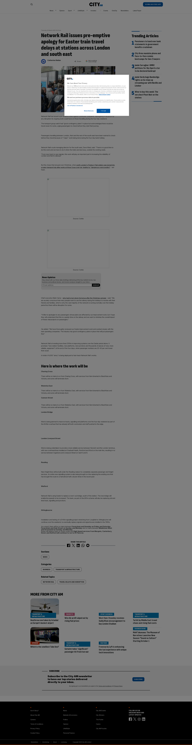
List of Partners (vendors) (75, 105)
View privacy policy (104, 94)
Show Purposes (89, 110)
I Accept (103, 110)
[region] (96, 95)
